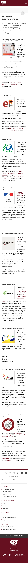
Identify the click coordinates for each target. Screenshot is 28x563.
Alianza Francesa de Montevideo (20, 193)
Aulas (4, 503)
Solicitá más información (9, 496)
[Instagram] (14, 473)
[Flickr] (26, 473)
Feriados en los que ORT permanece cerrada (14, 480)
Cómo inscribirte (7, 494)
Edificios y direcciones (8, 527)
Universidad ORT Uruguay (3, 3)
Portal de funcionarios (9, 515)
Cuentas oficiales (14, 476)
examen (19, 239)
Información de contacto (9, 529)
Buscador (22, 3)
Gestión (5, 506)
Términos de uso (8, 535)
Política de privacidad (19, 535)
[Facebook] (2, 473)
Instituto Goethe (21, 291)
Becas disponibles (7, 491)
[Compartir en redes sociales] (22, 13)
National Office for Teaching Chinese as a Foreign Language (12, 173)
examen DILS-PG (10, 460)
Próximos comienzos (8, 489)
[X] (6, 473)
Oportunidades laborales (9, 517)
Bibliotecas (5, 508)
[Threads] (10, 473)
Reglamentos (6, 520)
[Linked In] (17, 473)
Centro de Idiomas (7, 7)
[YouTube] (21, 473)
